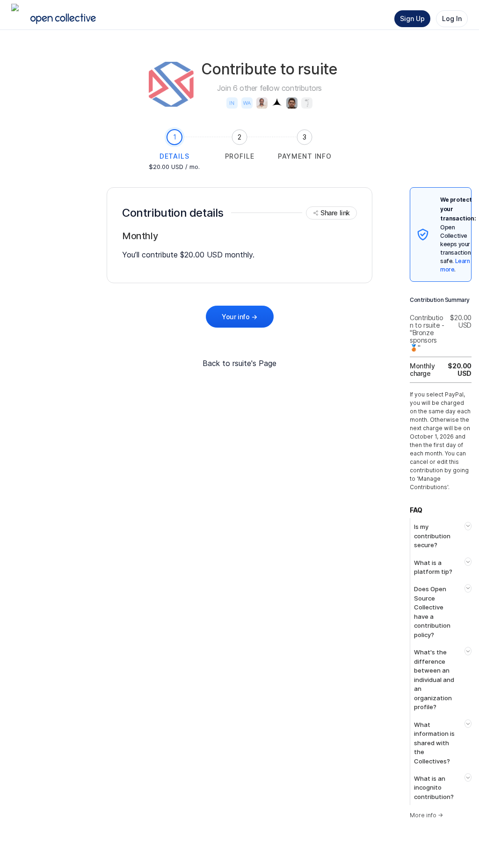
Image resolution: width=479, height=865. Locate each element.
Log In (452, 18)
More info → (426, 815)
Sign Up (412, 18)
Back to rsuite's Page (239, 363)
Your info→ (239, 317)
